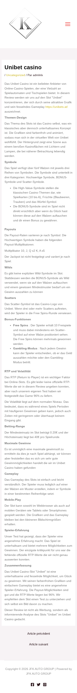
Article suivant (38, 644)
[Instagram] (45, 684)
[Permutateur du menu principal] (67, 24)
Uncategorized (15, 75)
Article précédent (38, 633)
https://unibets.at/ (56, 106)
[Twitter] (38, 684)
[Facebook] (32, 684)
